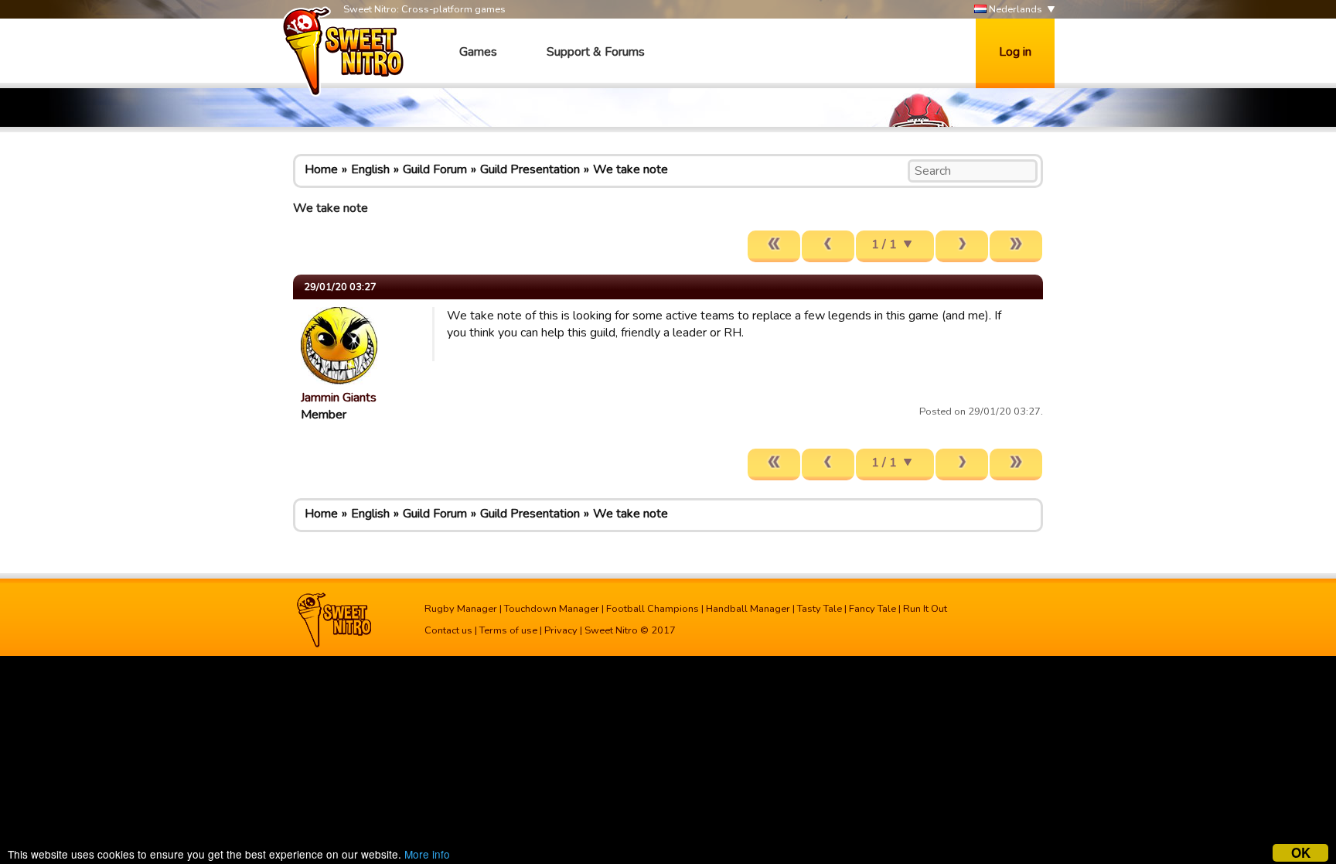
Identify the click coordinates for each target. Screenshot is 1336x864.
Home (321, 169)
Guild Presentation (530, 169)
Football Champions (652, 609)
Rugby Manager (460, 609)
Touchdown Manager (551, 609)
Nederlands (1014, 9)
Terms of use (508, 630)
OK (1300, 853)
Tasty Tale (819, 609)
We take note (630, 169)
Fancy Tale (872, 609)
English (370, 169)
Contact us (448, 630)
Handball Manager (748, 609)
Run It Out (925, 609)
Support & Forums (596, 51)
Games (478, 51)
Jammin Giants (339, 397)
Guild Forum (435, 169)
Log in (1015, 51)
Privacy (561, 630)
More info (427, 854)
